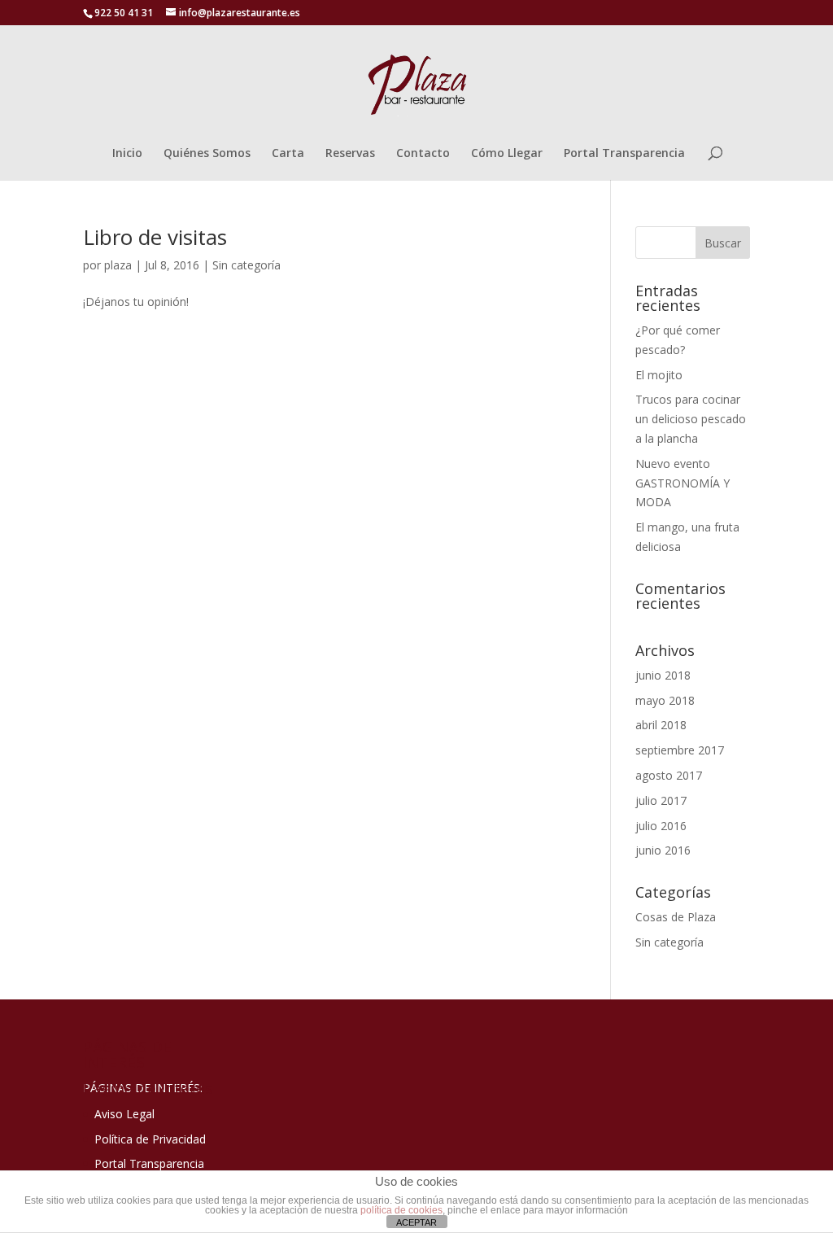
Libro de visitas (155, 236)
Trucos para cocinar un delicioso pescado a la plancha (690, 418)
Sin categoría (246, 265)
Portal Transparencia (624, 153)
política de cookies (401, 1210)
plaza (118, 265)
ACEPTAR (416, 1222)
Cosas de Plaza (675, 917)
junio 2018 (663, 675)
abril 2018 (661, 724)
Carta (288, 153)
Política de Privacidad (150, 1139)
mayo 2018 (665, 700)
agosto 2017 (668, 775)
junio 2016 (663, 850)
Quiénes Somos (207, 153)
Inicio (127, 153)
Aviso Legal (124, 1114)
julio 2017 (661, 800)
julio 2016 (661, 825)
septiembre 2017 (679, 750)
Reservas (350, 153)
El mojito (659, 375)
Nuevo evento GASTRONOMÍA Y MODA (682, 483)
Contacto (423, 153)
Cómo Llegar (507, 153)
